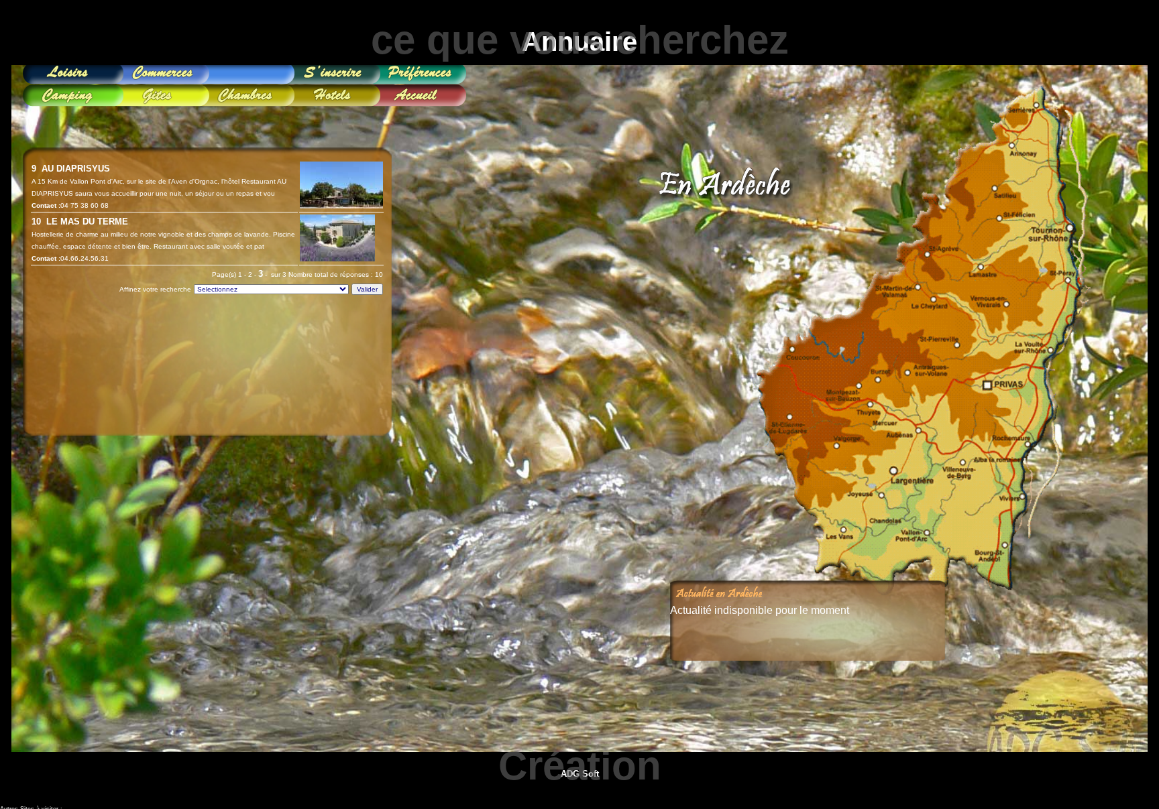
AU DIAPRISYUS (73, 169)
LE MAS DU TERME (84, 221)
